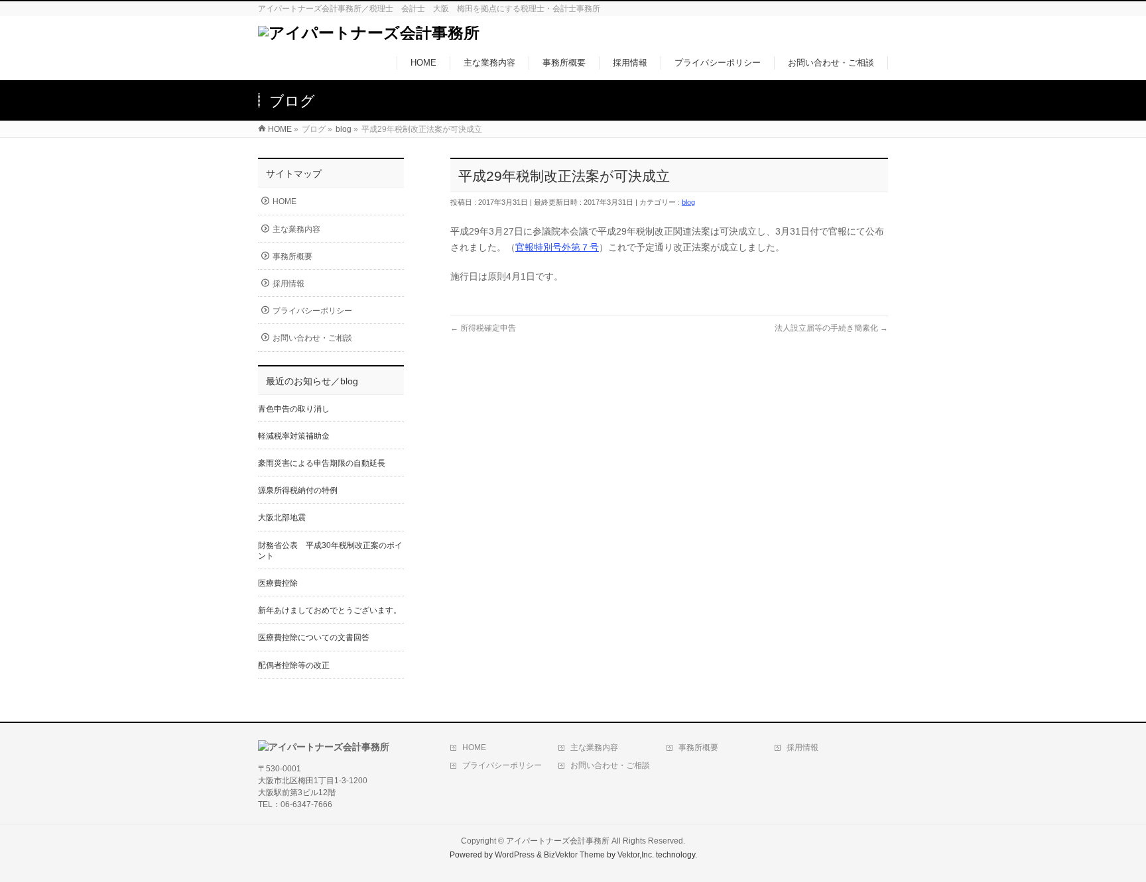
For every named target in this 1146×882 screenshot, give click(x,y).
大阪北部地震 (282, 517)
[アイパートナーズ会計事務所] (368, 33)
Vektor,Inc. (635, 854)
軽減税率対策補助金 (294, 436)
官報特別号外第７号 (557, 247)
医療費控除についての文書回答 (313, 637)
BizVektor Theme (574, 854)
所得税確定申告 (483, 328)
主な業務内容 (296, 229)
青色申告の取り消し (294, 408)
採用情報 (288, 283)
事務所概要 (292, 256)
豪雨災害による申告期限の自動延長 (321, 463)
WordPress (515, 854)
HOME (284, 201)
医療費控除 (278, 583)
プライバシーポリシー (312, 310)
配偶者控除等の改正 (294, 665)
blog (688, 202)
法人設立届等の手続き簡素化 (831, 328)
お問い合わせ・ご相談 (312, 338)
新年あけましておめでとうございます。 (329, 610)
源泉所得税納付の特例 (298, 490)
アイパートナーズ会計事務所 (557, 841)
